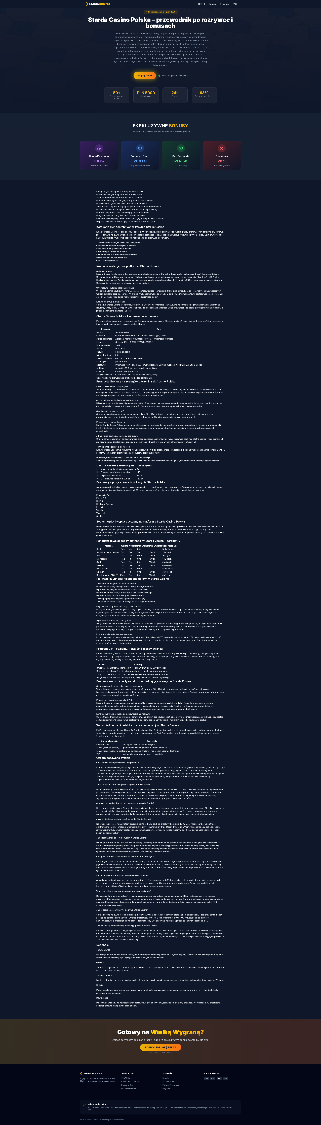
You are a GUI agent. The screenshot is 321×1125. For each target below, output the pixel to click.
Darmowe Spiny (127, 1085)
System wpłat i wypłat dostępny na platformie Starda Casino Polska (128, 206)
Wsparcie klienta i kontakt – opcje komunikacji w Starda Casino (126, 221)
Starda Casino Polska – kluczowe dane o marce (119, 197)
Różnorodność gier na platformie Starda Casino (119, 194)
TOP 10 (201, 4)
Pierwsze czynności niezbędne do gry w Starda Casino (122, 212)
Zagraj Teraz (145, 75)
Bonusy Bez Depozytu (130, 1081)
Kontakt (166, 1078)
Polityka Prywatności (171, 1085)
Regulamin (167, 1088)
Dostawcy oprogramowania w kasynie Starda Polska (121, 203)
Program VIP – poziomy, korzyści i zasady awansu (120, 215)
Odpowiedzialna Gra (171, 1081)
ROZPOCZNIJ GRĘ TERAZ (160, 1047)
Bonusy (212, 4)
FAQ (235, 4)
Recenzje (224, 4)
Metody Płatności (128, 1088)
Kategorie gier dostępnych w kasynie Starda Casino (120, 191)
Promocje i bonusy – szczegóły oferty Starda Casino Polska (124, 200)
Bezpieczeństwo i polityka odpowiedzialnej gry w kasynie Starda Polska (130, 218)
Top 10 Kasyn (127, 1078)
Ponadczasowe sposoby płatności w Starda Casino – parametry (126, 209)
